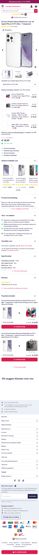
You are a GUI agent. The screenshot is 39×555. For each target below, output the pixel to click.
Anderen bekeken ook (9, 161)
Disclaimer (4, 542)
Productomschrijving (9, 198)
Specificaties (6, 256)
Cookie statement (25, 542)
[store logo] (13, 6)
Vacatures (4, 464)
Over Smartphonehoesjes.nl (9, 461)
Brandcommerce (6, 476)
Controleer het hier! (13, 250)
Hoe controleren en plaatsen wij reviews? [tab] (16, 288)
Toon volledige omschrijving (20, 209)
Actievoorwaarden (6, 453)
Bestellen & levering (7, 436)
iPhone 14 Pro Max (26, 246)
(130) (26, 184)
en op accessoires (18, 133)
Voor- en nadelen (7, 215)
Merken (3, 446)
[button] (19, 84)
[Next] (35, 50)
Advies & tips (5, 449)
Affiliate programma (7, 468)
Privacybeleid (22, 500)
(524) (13, 184)
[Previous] (3, 50)
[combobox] (19, 11)
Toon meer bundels (20, 367)
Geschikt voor (6, 241)
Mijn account (31, 6)
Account (3, 432)
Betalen (3, 439)
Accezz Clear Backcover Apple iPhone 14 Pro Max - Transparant (8, 180)
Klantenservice (5, 429)
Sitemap (18, 544)
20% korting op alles (15, 1)
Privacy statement (14, 542)
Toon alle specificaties (20, 271)
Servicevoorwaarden (32, 500)
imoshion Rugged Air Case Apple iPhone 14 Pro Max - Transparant (21, 180)
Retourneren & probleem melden (11, 443)
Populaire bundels (8, 296)
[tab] (19, 160)
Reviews (4, 278)
